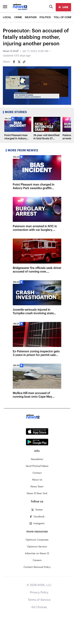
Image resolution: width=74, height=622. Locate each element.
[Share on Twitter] (19, 61)
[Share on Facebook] (14, 61)
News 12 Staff (10, 51)
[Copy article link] (24, 61)
